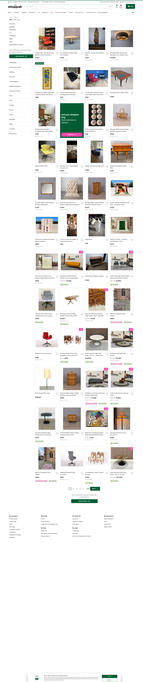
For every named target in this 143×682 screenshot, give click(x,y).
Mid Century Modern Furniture (49, 533)
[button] (100, 2)
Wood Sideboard (108, 519)
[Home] (15, 6)
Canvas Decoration (77, 521)
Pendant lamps (13, 519)
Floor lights (12, 527)
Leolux (42, 519)
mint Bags (75, 533)
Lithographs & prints (14, 529)
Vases (10, 524)
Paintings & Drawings (15, 535)
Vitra (105, 521)
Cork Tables (75, 524)
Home (11, 17)
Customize (109, 679)
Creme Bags (75, 531)
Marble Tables (108, 527)
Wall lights (12, 537)
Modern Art (44, 531)
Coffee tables (13, 521)
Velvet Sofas (107, 524)
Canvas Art (75, 519)
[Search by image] (110, 6)
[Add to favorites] (57, 53)
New (16, 17)
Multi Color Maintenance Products (81, 536)
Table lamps (12, 532)
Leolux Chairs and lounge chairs (49, 524)
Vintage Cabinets (45, 536)
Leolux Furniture (45, 521)
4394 (88, 489)
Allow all (109, 676)
